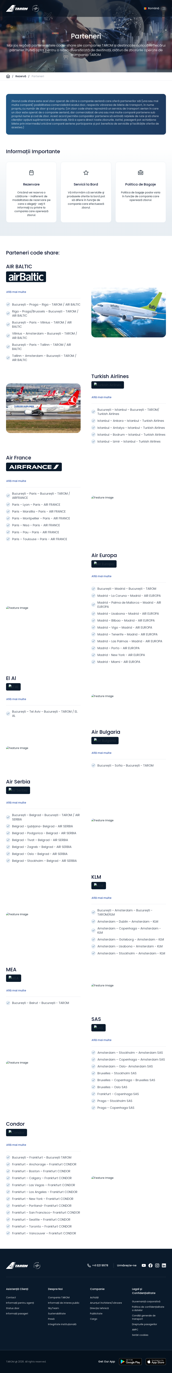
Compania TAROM (59, 1297)
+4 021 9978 (100, 1265)
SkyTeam (53, 1308)
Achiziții (94, 1297)
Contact (11, 1297)
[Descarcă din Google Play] (130, 1361)
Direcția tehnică (99, 1308)
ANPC (135, 1329)
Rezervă (20, 76)
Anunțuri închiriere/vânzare (106, 1303)
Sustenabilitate (57, 1313)
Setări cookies (140, 1335)
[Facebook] (150, 1265)
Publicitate (96, 1313)
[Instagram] (157, 1265)
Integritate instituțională (62, 1324)
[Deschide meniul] (164, 8)
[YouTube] (144, 1265)
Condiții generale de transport (144, 1317)
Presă (51, 1319)
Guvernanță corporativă (146, 1301)
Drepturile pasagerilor (144, 1324)
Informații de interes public (63, 1303)
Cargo (93, 1319)
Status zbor (12, 1308)
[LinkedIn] (164, 1265)
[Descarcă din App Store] (156, 1361)
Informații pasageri (17, 1313)
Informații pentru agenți (20, 1303)
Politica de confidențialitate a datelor (148, 1308)
